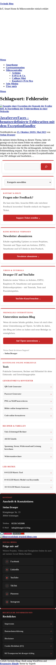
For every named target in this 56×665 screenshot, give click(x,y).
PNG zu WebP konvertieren (15, 401)
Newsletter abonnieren (27, 256)
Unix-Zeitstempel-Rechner (15, 432)
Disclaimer (9, 638)
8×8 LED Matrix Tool (13, 472)
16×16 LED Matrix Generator (17, 487)
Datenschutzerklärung (14, 631)
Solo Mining (12, 83)
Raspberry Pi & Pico (22, 81)
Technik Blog (6, 3)
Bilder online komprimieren (16, 408)
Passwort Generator (12, 394)
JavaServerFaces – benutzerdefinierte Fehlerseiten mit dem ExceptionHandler (27, 122)
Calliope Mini (19, 78)
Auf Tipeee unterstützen (27, 341)
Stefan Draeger (7, 135)
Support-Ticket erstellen (27, 218)
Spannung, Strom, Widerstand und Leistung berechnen (22, 447)
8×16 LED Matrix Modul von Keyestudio (21, 480)
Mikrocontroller (14, 70)
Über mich (11, 86)
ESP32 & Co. (19, 75)
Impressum (9, 624)
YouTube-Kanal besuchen (27, 299)
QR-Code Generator (13, 386)
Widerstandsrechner (13, 456)
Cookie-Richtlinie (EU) (14, 646)
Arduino (16, 73)
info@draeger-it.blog (20, 528)
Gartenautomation (15, 67)
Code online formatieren (14, 415)
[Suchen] (46, 166)
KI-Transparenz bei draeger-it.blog (19, 653)
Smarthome (12, 65)
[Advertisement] (28, 35)
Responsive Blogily (9, 663)
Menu (3, 59)
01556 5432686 (18, 523)
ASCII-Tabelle (10, 439)
